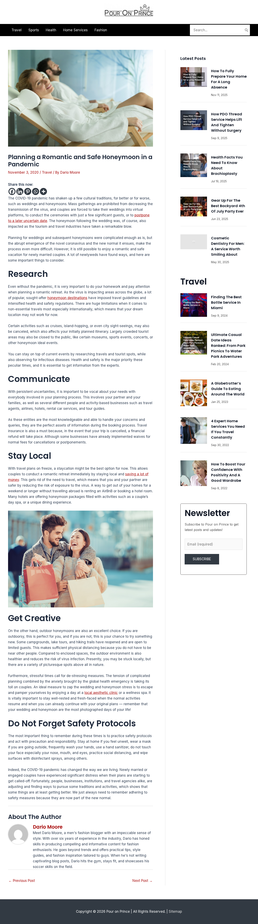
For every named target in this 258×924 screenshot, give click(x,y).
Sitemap (175, 911)
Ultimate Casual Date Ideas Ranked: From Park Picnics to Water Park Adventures (228, 345)
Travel (47, 172)
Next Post (142, 881)
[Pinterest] (27, 191)
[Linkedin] (19, 191)
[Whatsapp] (35, 191)
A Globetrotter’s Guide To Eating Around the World (227, 389)
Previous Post (21, 881)
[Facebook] (12, 191)
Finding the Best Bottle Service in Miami (226, 302)
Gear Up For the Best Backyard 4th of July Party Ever (228, 206)
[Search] (246, 30)
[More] (43, 191)
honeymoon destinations (67, 298)
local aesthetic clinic (101, 693)
